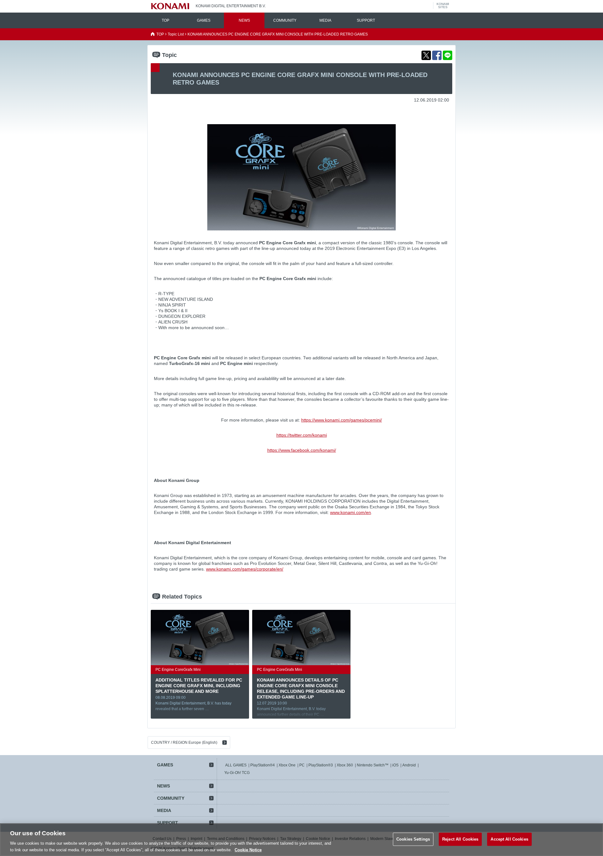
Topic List (176, 34)
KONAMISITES (443, 6)
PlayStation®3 (320, 765)
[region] (301, 839)
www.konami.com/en (350, 512)
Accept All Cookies (509, 839)
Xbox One (287, 765)
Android (409, 765)
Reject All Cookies (460, 839)
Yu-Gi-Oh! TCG (237, 772)
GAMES (203, 20)
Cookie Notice (248, 849)
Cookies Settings (413, 839)
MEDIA (325, 20)
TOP (165, 20)
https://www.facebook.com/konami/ (301, 450)
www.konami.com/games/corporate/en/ (244, 569)
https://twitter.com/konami (301, 435)
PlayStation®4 (262, 765)
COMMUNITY (284, 20)
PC (302, 765)
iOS (395, 765)
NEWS (244, 20)
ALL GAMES (236, 765)
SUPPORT (366, 20)
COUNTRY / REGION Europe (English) (184, 742)
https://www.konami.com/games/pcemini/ (341, 419)
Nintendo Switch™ (372, 765)
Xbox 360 (345, 765)
